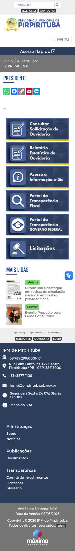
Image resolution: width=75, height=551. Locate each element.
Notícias (13, 439)
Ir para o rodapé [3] (54, 333)
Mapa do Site (21, 405)
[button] (56, 5)
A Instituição (27, 61)
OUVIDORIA (47, 10)
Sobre (11, 433)
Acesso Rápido (35, 51)
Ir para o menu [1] (20, 333)
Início (8, 61)
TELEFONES (29, 10)
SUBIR (57, 338)
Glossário (14, 488)
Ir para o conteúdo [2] (37, 333)
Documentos (17, 458)
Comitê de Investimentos (27, 477)
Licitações (14, 483)
